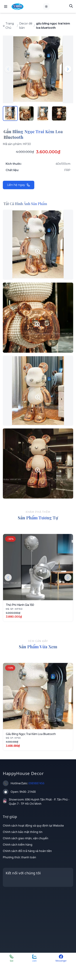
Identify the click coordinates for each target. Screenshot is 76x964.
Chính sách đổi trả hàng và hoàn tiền (27, 851)
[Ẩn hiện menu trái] (5, 6)
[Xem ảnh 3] (42, 113)
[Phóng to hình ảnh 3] (38, 391)
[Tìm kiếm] (71, 6)
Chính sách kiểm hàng (17, 844)
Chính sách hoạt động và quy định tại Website (33, 825)
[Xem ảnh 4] (59, 113)
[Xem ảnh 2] (26, 113)
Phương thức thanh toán (19, 857)
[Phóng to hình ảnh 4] (38, 463)
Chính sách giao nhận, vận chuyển (25, 838)
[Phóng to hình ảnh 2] (38, 318)
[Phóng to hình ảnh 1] (38, 245)
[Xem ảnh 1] (10, 113)
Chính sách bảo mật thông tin (22, 832)
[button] (67, 69)
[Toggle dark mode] (46, 6)
